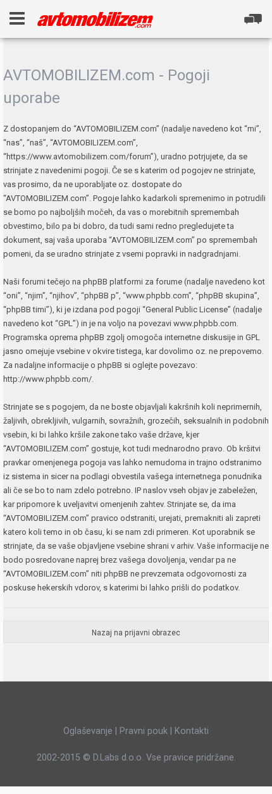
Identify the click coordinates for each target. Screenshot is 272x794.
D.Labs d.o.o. (118, 757)
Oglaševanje (88, 731)
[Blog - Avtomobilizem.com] (95, 20)
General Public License (186, 309)
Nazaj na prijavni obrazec (136, 632)
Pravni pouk (144, 731)
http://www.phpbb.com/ (47, 379)
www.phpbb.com (205, 323)
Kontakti (192, 731)
